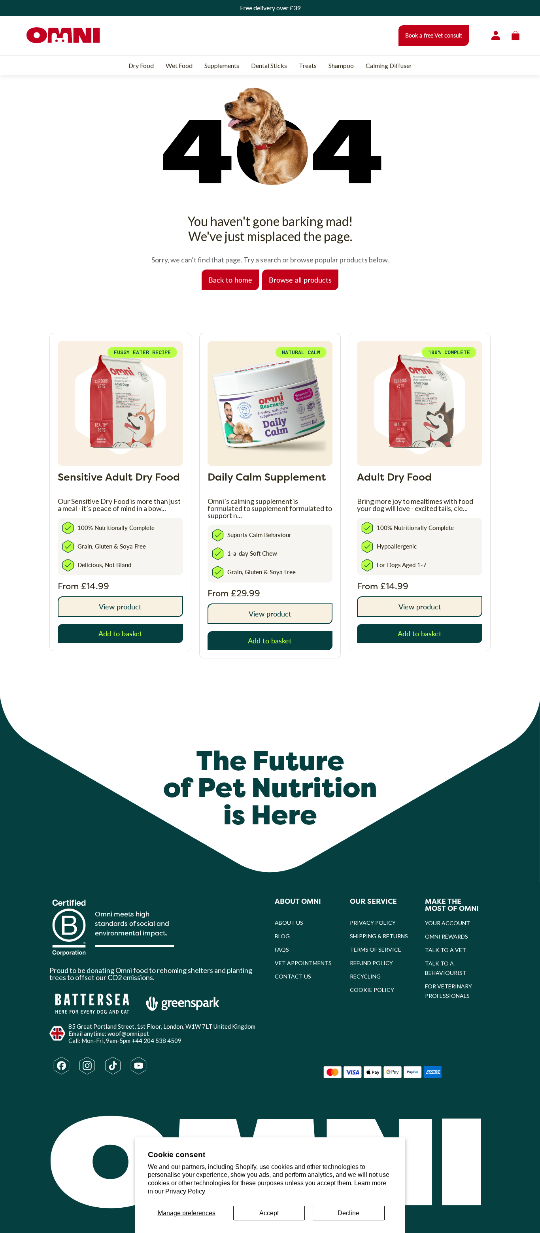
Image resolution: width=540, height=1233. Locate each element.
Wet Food (179, 65)
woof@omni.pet (128, 1033)
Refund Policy (371, 963)
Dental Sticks (269, 65)
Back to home (230, 280)
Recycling (365, 976)
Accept (269, 1213)
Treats (308, 65)
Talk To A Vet (445, 949)
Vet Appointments (303, 963)
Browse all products (300, 280)
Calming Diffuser (389, 65)
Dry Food (141, 65)
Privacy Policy (185, 1191)
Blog (282, 936)
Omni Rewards (446, 936)
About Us (289, 922)
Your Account (447, 923)
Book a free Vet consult (433, 35)
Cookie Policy (372, 989)
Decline (348, 1213)
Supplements (221, 65)
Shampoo (341, 65)
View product (120, 606)
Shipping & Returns (379, 936)
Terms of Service (375, 949)
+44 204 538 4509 (156, 1040)
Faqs (282, 949)
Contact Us (293, 976)
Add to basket (120, 633)
